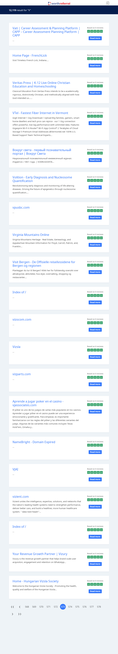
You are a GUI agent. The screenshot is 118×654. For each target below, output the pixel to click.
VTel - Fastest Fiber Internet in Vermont (40, 113)
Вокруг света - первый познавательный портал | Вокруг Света (42, 152)
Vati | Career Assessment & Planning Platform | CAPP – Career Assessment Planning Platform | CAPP (46, 31)
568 (27, 606)
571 (49, 606)
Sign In (107, 3)
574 (70, 606)
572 (56, 606)
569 (34, 606)
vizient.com (21, 497)
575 (77, 606)
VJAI (15, 469)
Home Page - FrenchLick (30, 55)
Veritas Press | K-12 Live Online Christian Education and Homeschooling (41, 84)
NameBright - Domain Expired (34, 442)
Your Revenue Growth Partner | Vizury (40, 554)
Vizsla (16, 347)
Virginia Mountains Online (31, 235)
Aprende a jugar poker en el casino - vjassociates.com (38, 403)
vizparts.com (22, 374)
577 (92, 606)
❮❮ (12, 606)
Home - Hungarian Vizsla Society (36, 581)
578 (99, 606)
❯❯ (19, 613)
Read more (95, 38)
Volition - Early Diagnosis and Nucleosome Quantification (42, 179)
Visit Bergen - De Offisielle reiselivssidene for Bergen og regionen (44, 264)
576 (84, 606)
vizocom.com (22, 319)
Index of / (19, 292)
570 (41, 606)
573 (63, 606)
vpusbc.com (21, 207)
